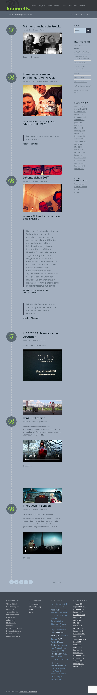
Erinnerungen (38, 81)
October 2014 (79, 139)
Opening (60, 651)
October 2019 (79, 106)
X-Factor (54, 618)
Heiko (53, 604)
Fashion (54, 642)
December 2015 (80, 117)
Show (64, 610)
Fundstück (77, 73)
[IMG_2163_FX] (42, 170)
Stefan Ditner (63, 615)
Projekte (42, 6)
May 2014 (78, 147)
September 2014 (80, 141)
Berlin (53, 633)
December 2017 (80, 111)
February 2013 (79, 166)
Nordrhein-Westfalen (58, 674)
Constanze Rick (61, 604)
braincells (54, 615)
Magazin (60, 677)
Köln (52, 607)
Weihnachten (62, 645)
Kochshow (54, 613)
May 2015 (78, 125)
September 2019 (80, 109)
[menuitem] (89, 5)
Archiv (64, 6)
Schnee (54, 639)
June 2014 (78, 144)
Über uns (73, 6)
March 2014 (78, 149)
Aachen (58, 630)
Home (33, 6)
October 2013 (79, 163)
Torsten (42, 30)
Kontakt (82, 6)
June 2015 (78, 122)
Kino (52, 648)
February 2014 (79, 152)
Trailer (65, 654)
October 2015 (79, 120)
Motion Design (57, 634)
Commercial (59, 607)
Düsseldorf (55, 624)
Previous (28, 198)
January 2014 (79, 155)
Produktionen (53, 6)
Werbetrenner (57, 665)
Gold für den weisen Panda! (82, 86)
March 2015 (78, 128)
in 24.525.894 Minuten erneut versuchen (42, 334)
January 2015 (79, 133)
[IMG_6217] (42, 495)
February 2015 (79, 130)
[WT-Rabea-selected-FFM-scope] (42, 407)
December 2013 (80, 158)
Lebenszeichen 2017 (36, 177)
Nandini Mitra (56, 679)
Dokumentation (57, 621)
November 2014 (80, 136)
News (35, 30)
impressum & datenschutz (28, 692)
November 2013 (80, 160)
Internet (65, 659)
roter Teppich (56, 671)
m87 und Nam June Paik (81, 52)
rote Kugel (56, 609)
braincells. (53, 81)
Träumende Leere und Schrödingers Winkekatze (39, 75)
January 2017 (79, 114)
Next (56, 198)
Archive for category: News (19, 14)
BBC (60, 659)
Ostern (53, 677)
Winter (63, 630)
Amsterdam (63, 636)
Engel (53, 630)
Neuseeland (62, 668)
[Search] (89, 5)
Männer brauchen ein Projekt (42, 26)
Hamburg (62, 627)
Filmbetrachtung (80, 186)
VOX (59, 638)
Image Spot (56, 653)
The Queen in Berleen (37, 505)
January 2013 (79, 169)
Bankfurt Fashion (34, 418)
